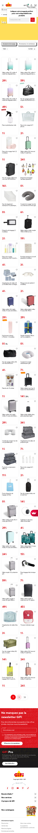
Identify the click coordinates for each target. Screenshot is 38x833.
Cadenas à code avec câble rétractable (26, 520)
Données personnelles (7, 831)
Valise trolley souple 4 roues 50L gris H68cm (8, 599)
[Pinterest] (23, 788)
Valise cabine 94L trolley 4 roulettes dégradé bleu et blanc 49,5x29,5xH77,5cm (27, 73)
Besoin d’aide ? (7, 794)
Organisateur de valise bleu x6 (10, 625)
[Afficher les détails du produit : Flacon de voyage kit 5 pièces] (28, 459)
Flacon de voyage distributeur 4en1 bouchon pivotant (9, 257)
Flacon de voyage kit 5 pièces (26, 468)
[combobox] (5, 49)
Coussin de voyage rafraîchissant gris (25, 362)
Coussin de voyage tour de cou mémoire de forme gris (28, 204)
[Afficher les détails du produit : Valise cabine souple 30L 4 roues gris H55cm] (9, 511)
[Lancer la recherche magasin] (32, 20)
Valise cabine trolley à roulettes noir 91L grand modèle (27, 599)
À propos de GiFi (7, 801)
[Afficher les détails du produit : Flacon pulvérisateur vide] (9, 117)
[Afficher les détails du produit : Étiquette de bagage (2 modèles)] (9, 222)
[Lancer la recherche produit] (2, 9)
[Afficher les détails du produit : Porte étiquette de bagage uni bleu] (9, 485)
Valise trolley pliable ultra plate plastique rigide (27, 415)
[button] (27, 5)
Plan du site (4, 823)
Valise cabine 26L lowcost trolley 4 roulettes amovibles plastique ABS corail (27, 678)
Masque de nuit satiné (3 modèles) (27, 283)
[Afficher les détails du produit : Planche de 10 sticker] (9, 380)
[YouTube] (17, 788)
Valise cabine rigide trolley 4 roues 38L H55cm (27, 310)
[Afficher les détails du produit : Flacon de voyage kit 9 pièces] (28, 117)
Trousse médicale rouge (27, 625)
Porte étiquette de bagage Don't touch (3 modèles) (8, 678)
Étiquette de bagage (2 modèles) (9, 231)
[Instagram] (12, 788)
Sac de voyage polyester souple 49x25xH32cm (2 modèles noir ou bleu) (27, 99)
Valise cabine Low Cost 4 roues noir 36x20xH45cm (27, 389)
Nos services (6, 798)
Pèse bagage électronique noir (27, 573)
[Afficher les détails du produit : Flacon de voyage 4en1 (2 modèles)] (9, 143)
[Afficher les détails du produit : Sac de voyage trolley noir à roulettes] (28, 485)
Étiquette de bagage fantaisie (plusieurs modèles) (26, 178)
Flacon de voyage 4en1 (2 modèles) (9, 152)
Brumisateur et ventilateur (27, 44)
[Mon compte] (31, 5)
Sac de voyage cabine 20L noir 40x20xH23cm (9, 362)
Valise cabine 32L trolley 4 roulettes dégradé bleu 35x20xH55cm (9, 73)
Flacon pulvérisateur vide (9, 125)
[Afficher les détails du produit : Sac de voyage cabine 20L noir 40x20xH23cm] (9, 354)
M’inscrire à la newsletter (12, 743)
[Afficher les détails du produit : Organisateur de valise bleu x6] (9, 617)
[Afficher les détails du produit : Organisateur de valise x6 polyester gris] (28, 432)
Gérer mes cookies (25, 823)
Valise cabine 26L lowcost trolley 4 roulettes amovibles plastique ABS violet (27, 652)
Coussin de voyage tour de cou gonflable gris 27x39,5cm (9, 441)
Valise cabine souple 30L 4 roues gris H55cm (9, 520)
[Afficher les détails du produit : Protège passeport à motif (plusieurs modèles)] (28, 248)
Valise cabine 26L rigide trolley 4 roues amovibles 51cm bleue (9, 310)
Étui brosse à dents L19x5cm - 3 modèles (8, 336)
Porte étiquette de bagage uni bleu (7, 494)
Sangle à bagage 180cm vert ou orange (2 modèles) (27, 336)
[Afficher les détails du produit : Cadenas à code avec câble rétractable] (28, 511)
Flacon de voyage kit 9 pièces (26, 126)
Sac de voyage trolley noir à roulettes (27, 494)
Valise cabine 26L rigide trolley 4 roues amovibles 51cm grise (9, 415)
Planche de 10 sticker (8, 388)
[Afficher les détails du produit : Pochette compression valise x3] (9, 459)
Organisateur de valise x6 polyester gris (27, 441)
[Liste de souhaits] (17, 59)
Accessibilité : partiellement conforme (27, 826)
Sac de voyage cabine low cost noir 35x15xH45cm (9, 178)
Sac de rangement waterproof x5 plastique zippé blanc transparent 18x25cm (9, 204)
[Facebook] (7, 788)
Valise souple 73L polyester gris (10, 573)
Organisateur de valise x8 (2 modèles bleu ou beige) (9, 283)
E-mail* (4, 728)
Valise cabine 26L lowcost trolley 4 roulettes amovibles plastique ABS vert (27, 152)
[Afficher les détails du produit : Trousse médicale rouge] (28, 617)
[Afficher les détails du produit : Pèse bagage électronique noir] (28, 564)
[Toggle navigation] (2, 5)
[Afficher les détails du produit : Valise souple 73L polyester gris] (9, 564)
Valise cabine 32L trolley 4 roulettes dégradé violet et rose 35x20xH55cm (9, 99)
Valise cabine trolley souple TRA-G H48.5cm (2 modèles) (28, 231)
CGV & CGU (4, 826)
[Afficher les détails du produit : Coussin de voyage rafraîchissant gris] (28, 354)
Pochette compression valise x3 (8, 468)
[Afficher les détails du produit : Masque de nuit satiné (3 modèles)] (28, 275)
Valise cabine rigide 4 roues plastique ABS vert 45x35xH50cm (28, 546)
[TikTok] (28, 788)
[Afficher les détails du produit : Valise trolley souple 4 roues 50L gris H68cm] (9, 590)
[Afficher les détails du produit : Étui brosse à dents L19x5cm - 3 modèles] (9, 327)
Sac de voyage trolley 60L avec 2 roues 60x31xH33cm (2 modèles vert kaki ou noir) (9, 652)
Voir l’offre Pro (10, 763)
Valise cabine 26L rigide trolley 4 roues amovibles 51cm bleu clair (9, 546)
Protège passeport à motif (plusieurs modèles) (28, 257)
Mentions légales (6, 828)
